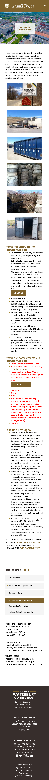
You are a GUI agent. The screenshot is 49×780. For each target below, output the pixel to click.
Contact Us (24, 726)
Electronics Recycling (18, 606)
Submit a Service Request (24, 721)
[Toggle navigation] (45, 6)
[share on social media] (27, 569)
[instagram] (24, 755)
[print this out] (24, 569)
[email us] (31, 755)
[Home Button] (19, 6)
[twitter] (21, 755)
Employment (24, 729)
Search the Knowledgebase (24, 724)
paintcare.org (20, 369)
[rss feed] (27, 755)
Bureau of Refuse (16, 593)
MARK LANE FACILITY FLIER (28, 542)
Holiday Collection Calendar (21, 612)
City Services (14, 578)
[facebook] (17, 755)
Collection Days (21, 384)
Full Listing (18, 292)
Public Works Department (20, 585)
